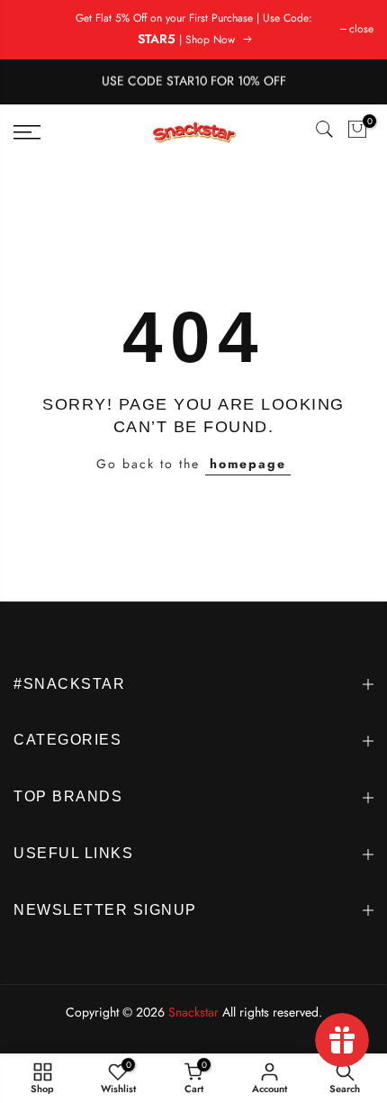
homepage (248, 464)
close (361, 29)
